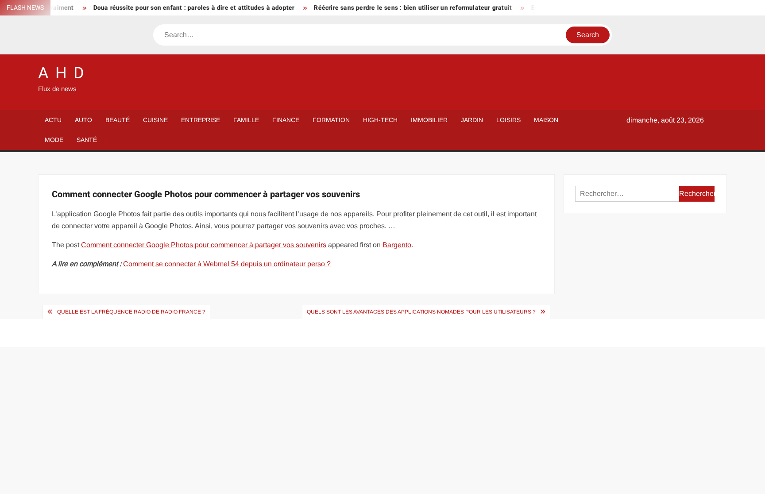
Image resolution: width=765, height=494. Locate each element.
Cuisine (155, 119)
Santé (87, 139)
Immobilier (429, 119)
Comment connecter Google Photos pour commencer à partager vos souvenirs (203, 245)
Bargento (396, 245)
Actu (53, 119)
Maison (546, 119)
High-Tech (380, 119)
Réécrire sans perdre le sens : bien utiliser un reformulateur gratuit (403, 7)
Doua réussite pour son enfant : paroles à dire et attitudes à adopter (185, 7)
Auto (83, 119)
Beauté (117, 119)
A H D (61, 73)
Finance (285, 119)
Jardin (472, 119)
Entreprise (200, 119)
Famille (246, 119)
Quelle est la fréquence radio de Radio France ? (131, 312)
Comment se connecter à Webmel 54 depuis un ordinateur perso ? (227, 264)
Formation (331, 119)
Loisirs (508, 119)
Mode (54, 139)
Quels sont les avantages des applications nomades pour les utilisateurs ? (421, 312)
